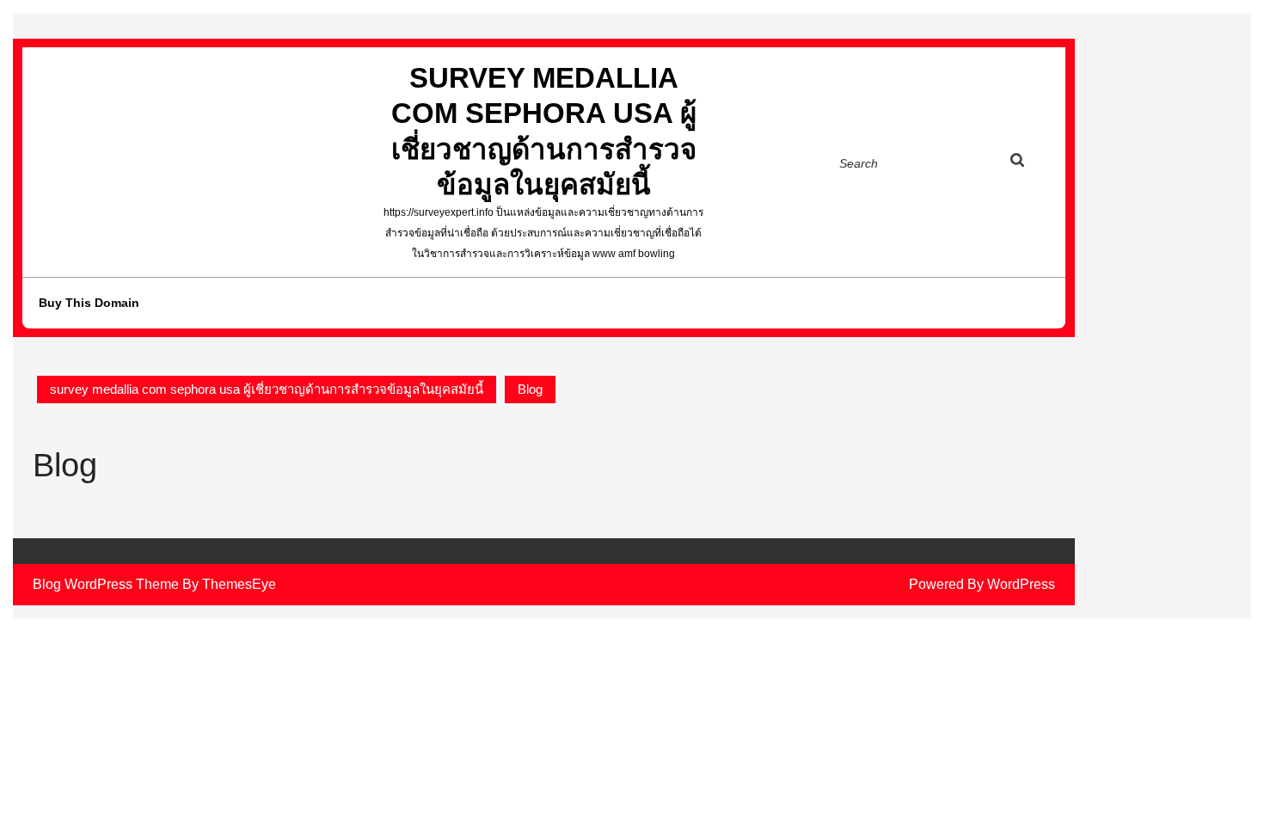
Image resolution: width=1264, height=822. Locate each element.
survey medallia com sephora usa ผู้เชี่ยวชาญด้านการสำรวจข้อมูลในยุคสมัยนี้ (266, 389)
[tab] (1033, 163)
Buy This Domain (89, 303)
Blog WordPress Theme (106, 584)
